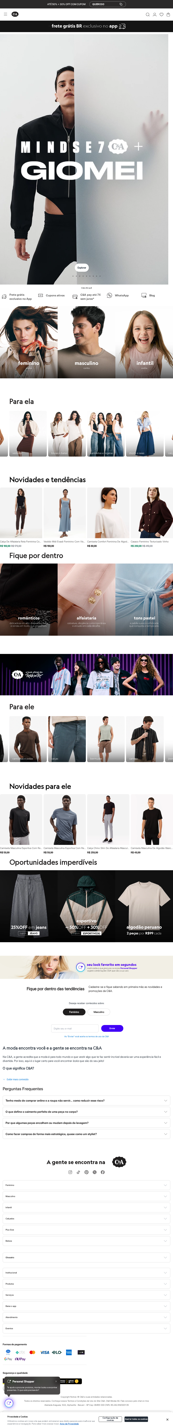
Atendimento (12, 1324)
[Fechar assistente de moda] (56, 1381)
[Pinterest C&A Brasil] (86, 1179)
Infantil (9, 1214)
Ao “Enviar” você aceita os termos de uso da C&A (86, 1043)
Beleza (9, 1247)
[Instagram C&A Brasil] (70, 1179)
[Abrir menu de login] (155, 15)
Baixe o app (11, 1313)
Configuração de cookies (110, 1419)
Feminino (74, 1018)
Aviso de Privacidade (69, 1424)
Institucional (11, 1279)
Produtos (10, 1290)
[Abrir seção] (92, 1192)
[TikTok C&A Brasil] (78, 1179)
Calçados (10, 1225)
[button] (148, 15)
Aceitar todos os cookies (136, 1419)
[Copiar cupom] (121, 4)
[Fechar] (167, 1419)
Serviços (10, 1301)
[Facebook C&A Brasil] (103, 1179)
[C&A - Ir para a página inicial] (15, 14)
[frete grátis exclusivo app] (86, 31)
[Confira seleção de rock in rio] (86, 701)
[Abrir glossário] (90, 1264)
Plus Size (10, 1236)
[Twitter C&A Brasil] (95, 1179)
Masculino (99, 1018)
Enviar (112, 1035)
